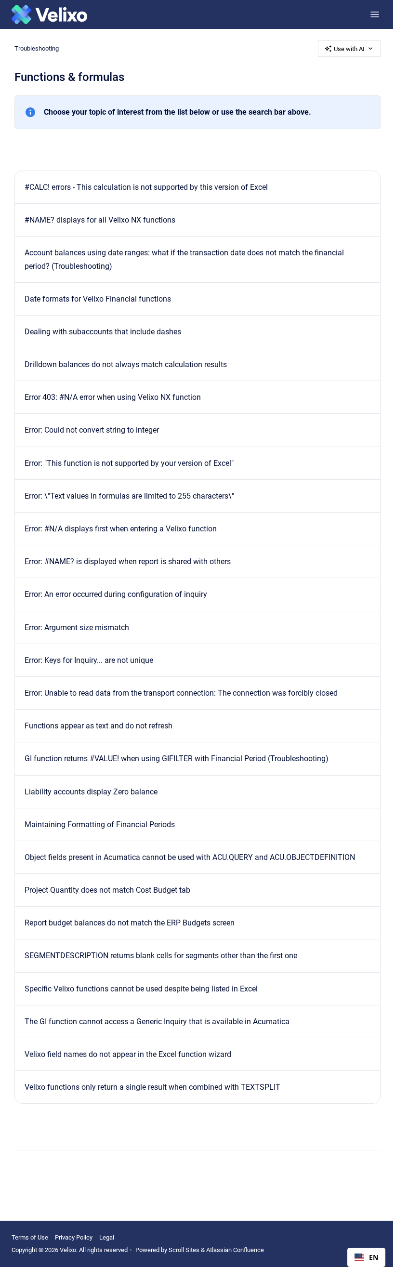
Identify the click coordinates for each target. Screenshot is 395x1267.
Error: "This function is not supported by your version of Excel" (129, 463)
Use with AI (349, 49)
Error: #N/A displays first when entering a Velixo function (121, 528)
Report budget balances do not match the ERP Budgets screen (130, 922)
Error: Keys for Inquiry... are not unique (89, 660)
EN (373, 1257)
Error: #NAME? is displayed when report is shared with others (128, 561)
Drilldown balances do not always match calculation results (126, 364)
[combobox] (366, 1257)
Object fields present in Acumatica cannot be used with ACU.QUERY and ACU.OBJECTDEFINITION (190, 857)
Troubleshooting (36, 48)
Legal (106, 1237)
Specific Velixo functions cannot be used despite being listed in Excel (141, 988)
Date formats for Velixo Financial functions (98, 299)
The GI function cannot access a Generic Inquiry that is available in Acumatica (157, 1021)
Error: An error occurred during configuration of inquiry (116, 594)
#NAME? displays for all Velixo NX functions (100, 219)
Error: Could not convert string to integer (92, 430)
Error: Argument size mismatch (77, 627)
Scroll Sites (184, 1250)
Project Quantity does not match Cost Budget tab (107, 890)
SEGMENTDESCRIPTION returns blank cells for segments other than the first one (161, 955)
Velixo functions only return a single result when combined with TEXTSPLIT (152, 1087)
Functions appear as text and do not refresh (98, 725)
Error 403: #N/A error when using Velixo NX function (113, 397)
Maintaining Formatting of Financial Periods (100, 824)
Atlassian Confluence (235, 1250)
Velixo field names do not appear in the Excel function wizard (128, 1054)
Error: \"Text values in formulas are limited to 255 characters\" (129, 496)
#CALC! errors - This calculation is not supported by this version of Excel (146, 187)
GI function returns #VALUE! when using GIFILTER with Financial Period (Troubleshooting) (177, 758)
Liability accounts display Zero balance (91, 791)
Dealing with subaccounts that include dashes (103, 331)
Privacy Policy (73, 1237)
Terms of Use (30, 1237)
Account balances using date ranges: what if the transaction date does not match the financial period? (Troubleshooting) (184, 259)
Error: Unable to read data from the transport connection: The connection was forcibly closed (181, 693)
